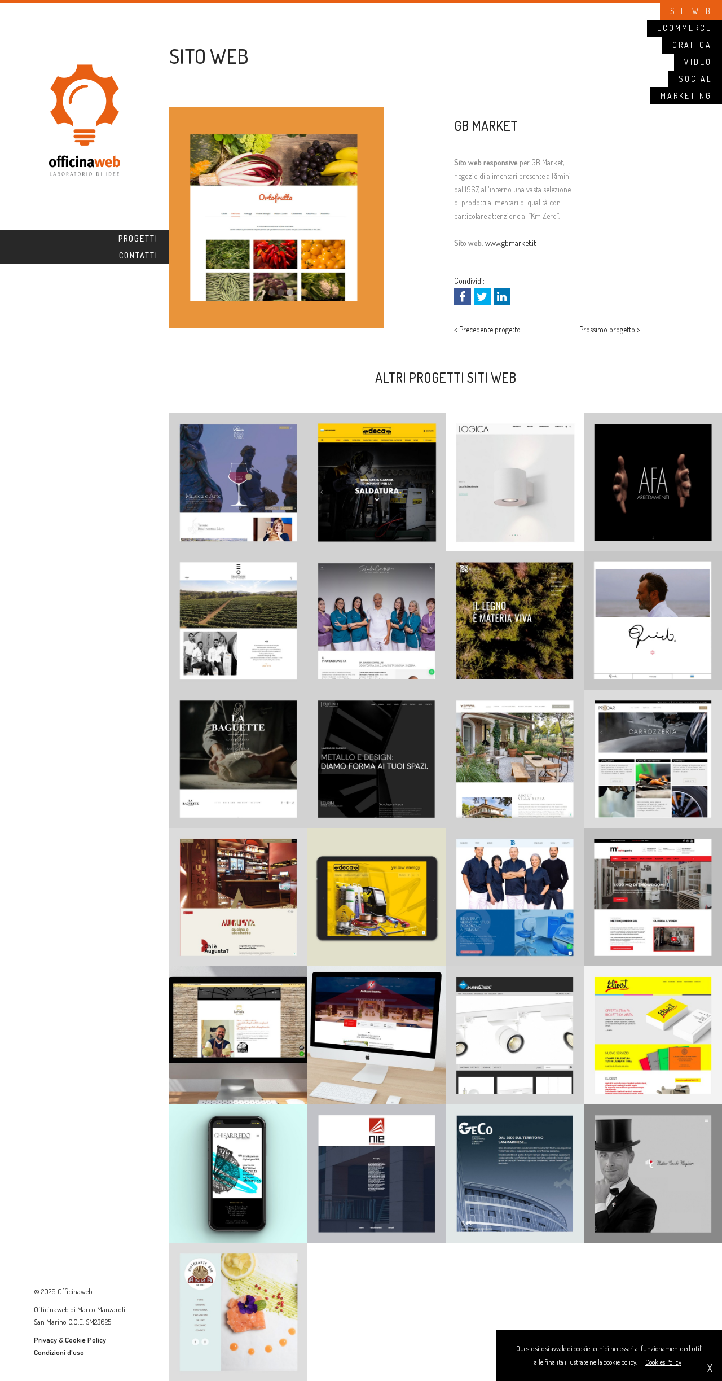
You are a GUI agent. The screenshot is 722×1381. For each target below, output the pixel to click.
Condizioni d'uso (59, 1352)
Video (698, 62)
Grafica (692, 45)
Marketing (686, 95)
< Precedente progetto (487, 329)
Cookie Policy (85, 1339)
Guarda (238, 419)
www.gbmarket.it (510, 243)
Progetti (138, 238)
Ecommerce (684, 28)
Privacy (45, 1339)
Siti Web (691, 11)
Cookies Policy (663, 1362)
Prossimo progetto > (609, 329)
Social (695, 79)
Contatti (138, 255)
